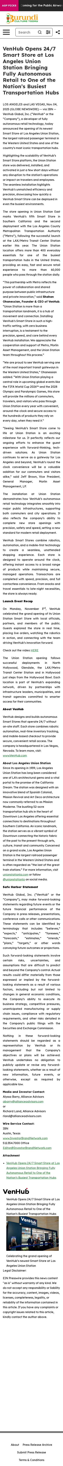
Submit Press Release (31, 1452)
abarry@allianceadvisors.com (23, 1101)
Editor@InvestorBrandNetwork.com (27, 1148)
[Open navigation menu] (6, 32)
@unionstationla (14, 879)
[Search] (40, 32)
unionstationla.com (15, 874)
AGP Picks (9, 5)
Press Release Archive (37, 1444)
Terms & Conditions (31, 1460)
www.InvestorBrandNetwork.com (25, 1138)
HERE (34, 650)
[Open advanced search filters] (48, 32)
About (15, 1444)
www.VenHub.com (15, 755)
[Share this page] (57, 32)
